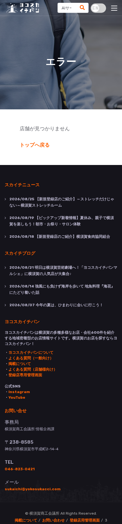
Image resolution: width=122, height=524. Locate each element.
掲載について (19, 364)
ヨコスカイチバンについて (30, 352)
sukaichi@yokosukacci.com (33, 489)
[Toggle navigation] (114, 8)
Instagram (19, 392)
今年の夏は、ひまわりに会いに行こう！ (56, 305)
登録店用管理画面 (85, 520)
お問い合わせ (53, 520)
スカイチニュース (22, 184)
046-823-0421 (20, 469)
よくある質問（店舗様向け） (32, 369)
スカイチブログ (20, 253)
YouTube (16, 397)
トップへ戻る (35, 145)
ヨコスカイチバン (22, 321)
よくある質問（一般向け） (30, 358)
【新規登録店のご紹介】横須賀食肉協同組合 (59, 236)
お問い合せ (16, 410)
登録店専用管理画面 (25, 375)
